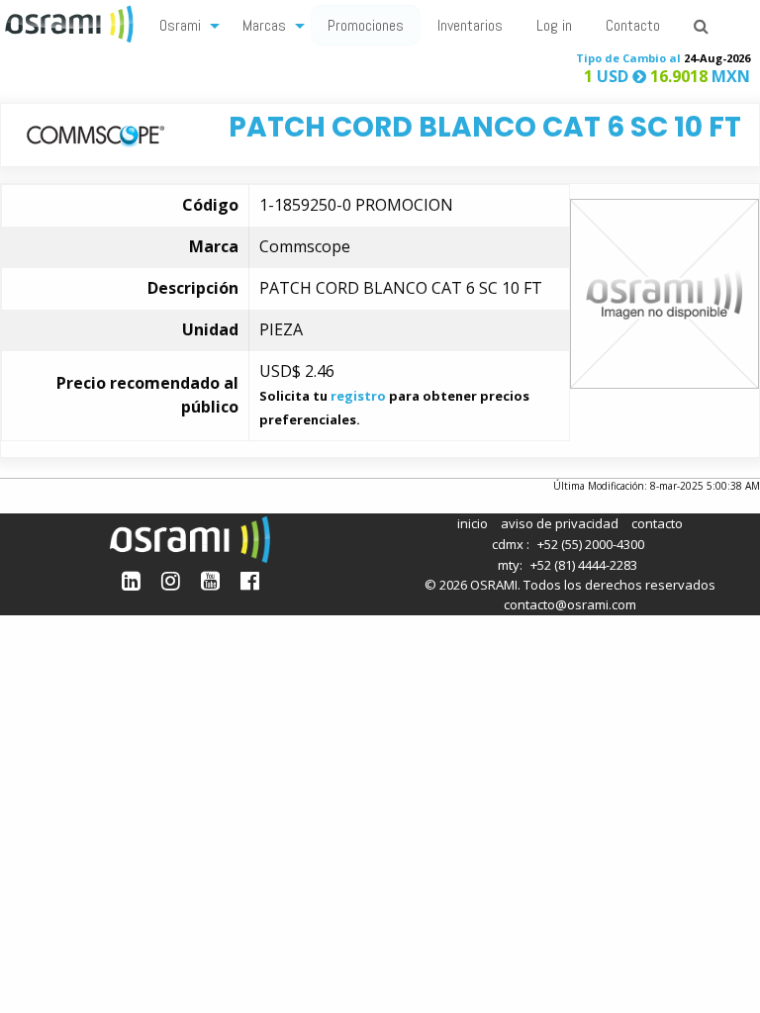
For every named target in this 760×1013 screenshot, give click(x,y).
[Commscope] (95, 134)
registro (358, 396)
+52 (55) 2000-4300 (590, 544)
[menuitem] (184, 24)
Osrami (180, 25)
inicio (472, 523)
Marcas (264, 25)
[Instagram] (170, 580)
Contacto (633, 25)
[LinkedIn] (131, 580)
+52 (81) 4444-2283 (583, 565)
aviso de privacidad (559, 523)
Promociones (366, 25)
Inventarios (470, 25)
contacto (657, 523)
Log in (554, 25)
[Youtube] (210, 580)
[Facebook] (249, 580)
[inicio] (71, 22)
